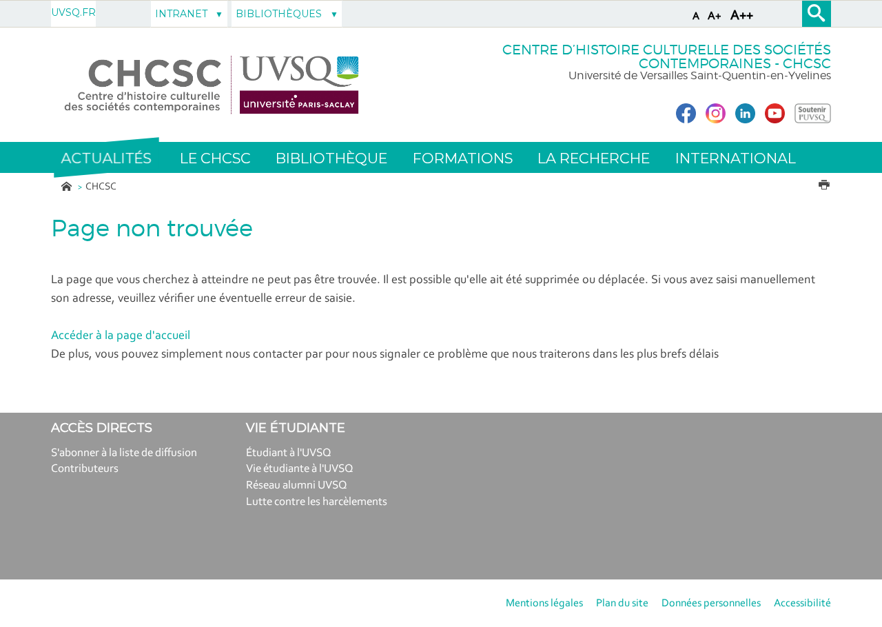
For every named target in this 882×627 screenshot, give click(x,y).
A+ (714, 16)
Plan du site (622, 603)
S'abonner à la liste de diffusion (124, 453)
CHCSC (100, 187)
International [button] (735, 158)
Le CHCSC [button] (215, 158)
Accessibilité (802, 603)
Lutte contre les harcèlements (316, 502)
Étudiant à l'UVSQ (288, 453)
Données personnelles (711, 603)
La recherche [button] (593, 158)
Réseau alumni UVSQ (296, 485)
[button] (106, 158)
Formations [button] (463, 158)
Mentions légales (544, 603)
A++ (741, 16)
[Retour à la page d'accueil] (212, 85)
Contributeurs (85, 469)
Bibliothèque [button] (331, 158)
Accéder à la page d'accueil (120, 336)
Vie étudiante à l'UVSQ (299, 469)
